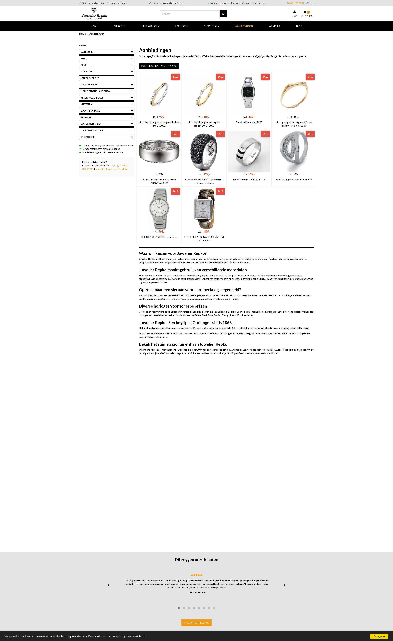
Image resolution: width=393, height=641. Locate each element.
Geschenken (211, 26)
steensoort (88, 137)
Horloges (181, 26)
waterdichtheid (91, 123)
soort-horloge (90, 110)
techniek (86, 117)
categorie (87, 52)
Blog (299, 26)
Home (94, 26)
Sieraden (119, 26)
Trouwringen (150, 26)
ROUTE (310, 3)
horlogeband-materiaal (96, 91)
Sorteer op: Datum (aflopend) (158, 66)
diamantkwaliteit (92, 130)
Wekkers (274, 26)
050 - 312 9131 (296, 3)
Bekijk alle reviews (196, 622)
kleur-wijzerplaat (92, 97)
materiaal (87, 104)
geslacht (86, 71)
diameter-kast (90, 84)
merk (84, 58)
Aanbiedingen (244, 26)
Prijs (83, 65)
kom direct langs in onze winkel (111, 168)
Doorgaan (379, 636)
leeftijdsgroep (90, 78)
